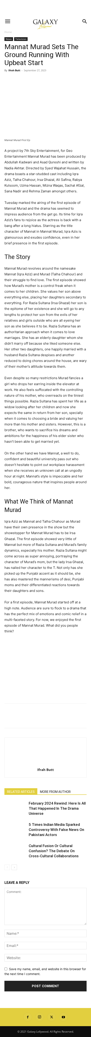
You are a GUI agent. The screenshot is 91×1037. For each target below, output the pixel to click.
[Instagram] (39, 1017)
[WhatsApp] (39, 80)
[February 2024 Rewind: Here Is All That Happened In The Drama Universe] (15, 808)
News (9, 39)
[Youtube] (63, 1017)
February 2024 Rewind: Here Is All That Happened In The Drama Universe (57, 808)
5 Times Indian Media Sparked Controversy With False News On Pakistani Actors (56, 829)
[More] (49, 80)
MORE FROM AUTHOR (55, 792)
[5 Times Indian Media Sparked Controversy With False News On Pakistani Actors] (15, 829)
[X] (19, 80)
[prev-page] (7, 867)
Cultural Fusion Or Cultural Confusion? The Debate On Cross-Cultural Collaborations (54, 851)
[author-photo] (45, 763)
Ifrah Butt (14, 70)
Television (20, 39)
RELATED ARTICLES (21, 792)
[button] (7, 21)
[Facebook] (8, 80)
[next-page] (14, 867)
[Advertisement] (45, 7)
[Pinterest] (29, 80)
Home (8, 32)
